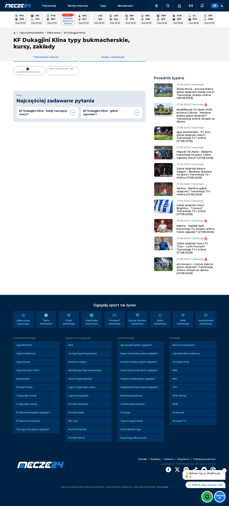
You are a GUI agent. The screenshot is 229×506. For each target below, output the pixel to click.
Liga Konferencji (25, 353)
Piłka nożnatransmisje (23, 322)
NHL (174, 378)
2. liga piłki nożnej (26, 404)
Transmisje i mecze (46, 57)
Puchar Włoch (76, 437)
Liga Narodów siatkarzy (186, 353)
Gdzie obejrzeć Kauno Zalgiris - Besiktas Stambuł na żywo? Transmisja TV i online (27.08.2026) (194, 173)
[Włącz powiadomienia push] (207, 496)
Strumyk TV (179, 421)
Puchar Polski (24, 387)
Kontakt (142, 459)
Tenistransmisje (46, 322)
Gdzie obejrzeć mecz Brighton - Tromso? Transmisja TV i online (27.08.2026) (191, 210)
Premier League (77, 362)
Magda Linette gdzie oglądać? (137, 378)
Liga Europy (23, 362)
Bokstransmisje (160, 322)
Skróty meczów (78, 5)
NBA (174, 370)
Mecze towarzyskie (183, 345)
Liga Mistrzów (24, 345)
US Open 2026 (180, 362)
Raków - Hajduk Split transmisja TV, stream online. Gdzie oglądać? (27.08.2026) (196, 229)
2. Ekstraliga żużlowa (132, 404)
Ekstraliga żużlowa (131, 395)
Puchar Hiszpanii (78, 404)
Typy (103, 5)
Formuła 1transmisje (114, 322)
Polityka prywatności (204, 459)
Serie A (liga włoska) (80, 378)
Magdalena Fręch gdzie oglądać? (139, 387)
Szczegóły (162, 487)
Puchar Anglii (76, 412)
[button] (156, 5)
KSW (175, 404)
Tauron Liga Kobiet (131, 421)
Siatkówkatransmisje (92, 322)
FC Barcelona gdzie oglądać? (33, 412)
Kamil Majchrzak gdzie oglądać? (139, 370)
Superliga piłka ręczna (133, 437)
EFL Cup (73, 421)
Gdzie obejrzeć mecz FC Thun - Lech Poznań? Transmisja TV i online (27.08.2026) (192, 248)
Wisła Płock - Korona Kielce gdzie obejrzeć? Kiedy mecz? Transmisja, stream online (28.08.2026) (196, 93)
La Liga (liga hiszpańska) (82, 353)
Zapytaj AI (219, 496)
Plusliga (125, 412)
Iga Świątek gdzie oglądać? (136, 345)
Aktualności (125, 5)
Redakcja (156, 459)
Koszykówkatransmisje (205, 322)
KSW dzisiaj (179, 395)
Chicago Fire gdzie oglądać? (32, 429)
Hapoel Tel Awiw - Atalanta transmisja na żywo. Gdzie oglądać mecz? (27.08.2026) (195, 154)
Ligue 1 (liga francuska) (81, 387)
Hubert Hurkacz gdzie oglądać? (138, 362)
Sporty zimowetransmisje (137, 322)
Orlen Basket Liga (130, 429)
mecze (18, 5)
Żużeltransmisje (69, 322)
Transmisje (49, 5)
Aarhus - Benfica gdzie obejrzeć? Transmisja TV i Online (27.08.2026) (193, 191)
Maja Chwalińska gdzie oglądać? (139, 353)
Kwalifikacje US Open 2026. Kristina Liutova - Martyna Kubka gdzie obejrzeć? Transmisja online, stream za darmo (196, 115)
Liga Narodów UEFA (27, 370)
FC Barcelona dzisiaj (28, 421)
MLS (70, 345)
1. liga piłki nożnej (26, 395)
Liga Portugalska (78, 395)
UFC (174, 387)
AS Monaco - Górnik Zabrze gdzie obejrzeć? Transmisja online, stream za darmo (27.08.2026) (195, 269)
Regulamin (183, 459)
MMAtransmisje (183, 322)
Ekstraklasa (23, 378)
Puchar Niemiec (77, 429)
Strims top (178, 412)
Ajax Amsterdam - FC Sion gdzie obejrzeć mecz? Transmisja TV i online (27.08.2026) (194, 136)
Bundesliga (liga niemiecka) (84, 370)
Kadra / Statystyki (112, 57)
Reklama (169, 459)
